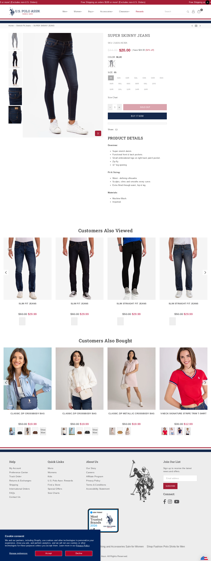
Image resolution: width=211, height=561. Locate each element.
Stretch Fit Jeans (23, 26)
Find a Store (54, 485)
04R (153, 78)
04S (144, 78)
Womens (52, 472)
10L (120, 89)
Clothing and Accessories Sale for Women (120, 546)
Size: (112, 72)
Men (65, 11)
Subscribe (170, 486)
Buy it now (137, 116)
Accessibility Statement (98, 489)
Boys (90, 11)
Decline (79, 553)
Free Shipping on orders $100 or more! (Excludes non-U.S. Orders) (109, 2)
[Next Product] (200, 25)
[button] (5, 272)
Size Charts (53, 493)
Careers (90, 472)
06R (111, 84)
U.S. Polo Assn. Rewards (60, 480)
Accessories (106, 11)
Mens (50, 468)
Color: (115, 57)
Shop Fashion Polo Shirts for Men (166, 546)
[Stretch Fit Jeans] (196, 25)
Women (77, 11)
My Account (15, 468)
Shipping (13, 485)
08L (145, 84)
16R (146, 89)
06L (120, 84)
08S (128, 84)
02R (127, 78)
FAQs (12, 493)
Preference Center (18, 472)
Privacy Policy (83, 545)
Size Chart (113, 97)
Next (100, 85)
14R (137, 89)
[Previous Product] (192, 25)
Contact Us (15, 497)
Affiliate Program (94, 476)
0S (111, 78)
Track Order (15, 476)
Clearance (123, 11)
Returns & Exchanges (20, 480)
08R (137, 84)
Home (11, 26)
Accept (48, 553)
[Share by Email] (116, 129)
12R (128, 89)
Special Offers (55, 489)
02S (119, 78)
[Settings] (193, 11)
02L (136, 78)
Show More (42, 431)
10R (111, 89)
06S (161, 78)
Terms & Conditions (96, 485)
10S (154, 84)
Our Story (91, 468)
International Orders (19, 489)
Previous (25, 85)
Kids (50, 476)
